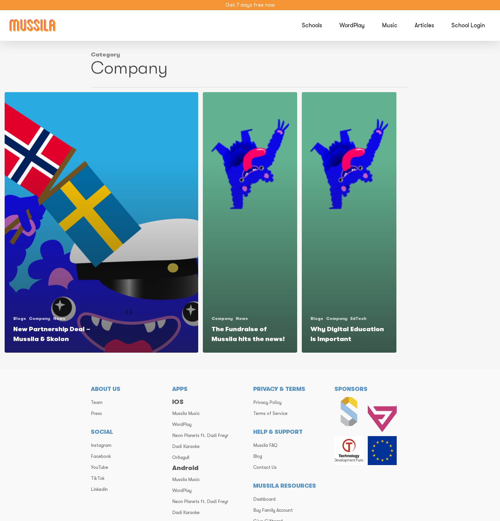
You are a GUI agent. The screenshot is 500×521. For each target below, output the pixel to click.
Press (96, 413)
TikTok (98, 478)
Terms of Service (270, 413)
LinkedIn (99, 489)
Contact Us (265, 467)
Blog (257, 456)
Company (39, 318)
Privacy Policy (267, 402)
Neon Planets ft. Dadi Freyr (200, 435)
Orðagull (180, 457)
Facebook (101, 456)
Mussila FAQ (265, 445)
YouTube (99, 467)
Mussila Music (186, 413)
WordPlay (182, 424)
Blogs (19, 318)
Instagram (101, 445)
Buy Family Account (273, 510)
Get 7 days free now (250, 5)
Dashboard (264, 499)
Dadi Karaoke (186, 446)
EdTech (358, 318)
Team (96, 402)
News (59, 318)
